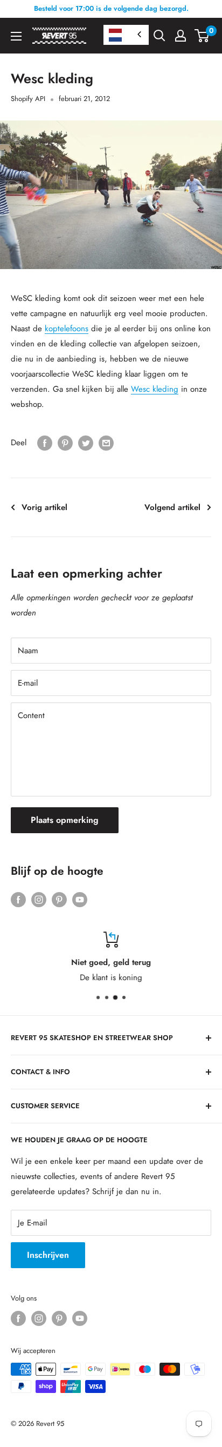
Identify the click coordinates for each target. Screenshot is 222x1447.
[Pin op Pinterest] (65, 442)
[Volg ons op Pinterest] (59, 899)
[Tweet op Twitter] (85, 442)
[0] (202, 35)
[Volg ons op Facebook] (18, 899)
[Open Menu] (16, 36)
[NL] (126, 35)
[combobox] (126, 35)
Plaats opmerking (65, 820)
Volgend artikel (172, 507)
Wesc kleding (154, 389)
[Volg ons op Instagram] (38, 899)
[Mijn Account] (180, 36)
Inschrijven (48, 1255)
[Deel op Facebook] (44, 442)
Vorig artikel (44, 507)
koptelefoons (66, 328)
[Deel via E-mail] (106, 442)
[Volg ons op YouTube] (79, 899)
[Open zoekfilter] (159, 36)
